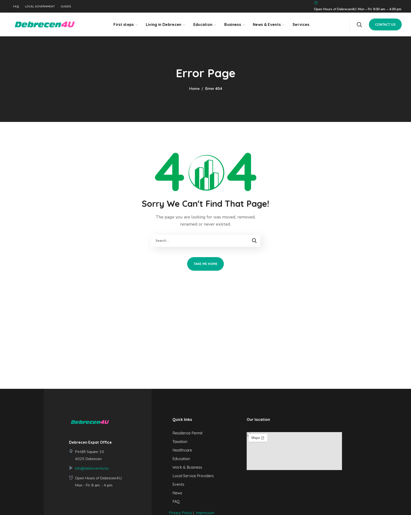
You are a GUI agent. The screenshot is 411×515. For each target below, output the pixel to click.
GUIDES (66, 6)
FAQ (16, 6)
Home (194, 88)
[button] (359, 24)
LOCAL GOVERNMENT (40, 6)
